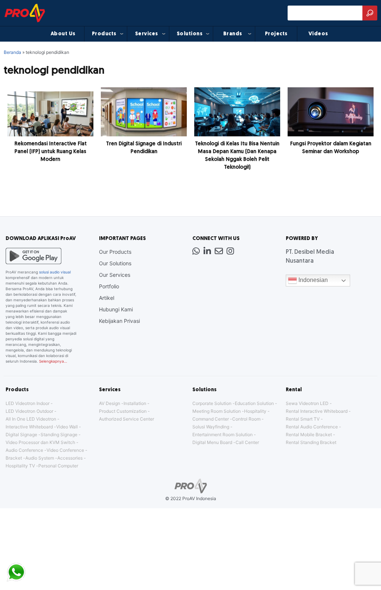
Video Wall (67, 426)
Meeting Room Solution (216, 411)
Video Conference (65, 450)
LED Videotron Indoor (27, 403)
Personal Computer (58, 466)
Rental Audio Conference (312, 426)
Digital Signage (21, 434)
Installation (135, 403)
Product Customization (123, 411)
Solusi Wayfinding (210, 426)
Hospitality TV (20, 466)
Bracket (14, 458)
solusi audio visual (55, 272)
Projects (276, 34)
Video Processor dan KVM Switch (40, 442)
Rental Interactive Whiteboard (317, 411)
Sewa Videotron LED (307, 403)
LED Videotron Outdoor (29, 411)
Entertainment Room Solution (222, 434)
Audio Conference (24, 450)
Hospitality (255, 411)
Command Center (210, 419)
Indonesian (312, 280)
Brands (232, 34)
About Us (63, 34)
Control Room (246, 419)
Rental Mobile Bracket (309, 434)
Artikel (106, 298)
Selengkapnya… (53, 361)
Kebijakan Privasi (119, 321)
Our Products (115, 252)
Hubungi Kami (116, 309)
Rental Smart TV (303, 419)
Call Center (247, 442)
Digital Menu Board (212, 442)
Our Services (114, 275)
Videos (318, 34)
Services (146, 34)
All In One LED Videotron (31, 419)
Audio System (39, 458)
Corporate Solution (211, 403)
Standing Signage (59, 434)
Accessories (70, 458)
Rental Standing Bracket (311, 442)
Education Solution (254, 403)
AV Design (109, 403)
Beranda (12, 52)
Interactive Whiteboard (29, 426)
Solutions (190, 34)
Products (104, 34)
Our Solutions (115, 263)
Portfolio (109, 286)
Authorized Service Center (126, 419)
